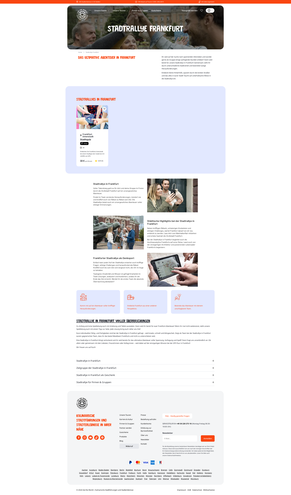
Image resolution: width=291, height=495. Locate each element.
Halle (145, 473)
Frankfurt (123, 473)
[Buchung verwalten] (210, 10)
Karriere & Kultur (126, 419)
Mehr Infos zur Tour (92, 166)
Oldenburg (177, 476)
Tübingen (152, 479)
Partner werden (125, 428)
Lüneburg (115, 476)
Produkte (123, 436)
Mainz (122, 476)
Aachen (85, 470)
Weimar (166, 479)
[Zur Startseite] (82, 14)
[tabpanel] (172, 195)
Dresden (197, 470)
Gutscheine (156, 10)
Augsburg (93, 470)
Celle (171, 470)
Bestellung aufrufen (148, 419)
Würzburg (194, 479)
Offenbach (167, 476)
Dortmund (188, 470)
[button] (104, 109)
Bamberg (114, 470)
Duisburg (205, 470)
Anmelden (208, 438)
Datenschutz (197, 490)
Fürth (139, 473)
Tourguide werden (190, 10)
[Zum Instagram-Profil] (84, 439)
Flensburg (114, 473)
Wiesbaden (175, 479)
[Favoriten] (201, 10)
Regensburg (97, 479)
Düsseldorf (83, 473)
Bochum (137, 470)
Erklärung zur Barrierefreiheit (147, 429)
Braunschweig (153, 470)
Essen (97, 473)
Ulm (159, 479)
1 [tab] (173, 210)
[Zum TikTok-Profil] (96, 439)
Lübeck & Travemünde (101, 476)
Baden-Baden (104, 470)
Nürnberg (158, 476)
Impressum (181, 490)
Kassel (188, 473)
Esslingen (105, 473)
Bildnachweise (209, 490)
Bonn (144, 470)
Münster (149, 476)
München (140, 476)
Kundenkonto (146, 423)
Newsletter (145, 439)
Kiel (193, 473)
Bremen (164, 470)
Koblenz (200, 473)
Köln (81, 476)
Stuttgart (139, 479)
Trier (146, 479)
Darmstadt (178, 470)
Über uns (144, 435)
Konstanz (208, 473)
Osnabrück (187, 476)
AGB (189, 490)
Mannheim (131, 476)
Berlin (122, 470)
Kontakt (144, 444)
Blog (121, 441)
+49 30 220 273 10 (184, 423)
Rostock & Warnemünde (113, 479)
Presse (143, 415)
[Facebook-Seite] (78, 439)
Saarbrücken (129, 479)
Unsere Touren (119, 10)
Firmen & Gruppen (140, 10)
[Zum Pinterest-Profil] (102, 439)
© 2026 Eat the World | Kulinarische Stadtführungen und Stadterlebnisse (104, 490)
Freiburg (132, 473)
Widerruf (129, 446)
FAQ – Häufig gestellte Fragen (177, 416)
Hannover (161, 473)
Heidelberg (171, 473)
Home (80, 52)
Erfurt (91, 473)
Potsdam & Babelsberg (202, 476)
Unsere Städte (100, 10)
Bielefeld (129, 470)
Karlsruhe (180, 473)
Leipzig (87, 476)
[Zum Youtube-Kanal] (90, 439)
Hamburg (152, 473)
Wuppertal (185, 479)
